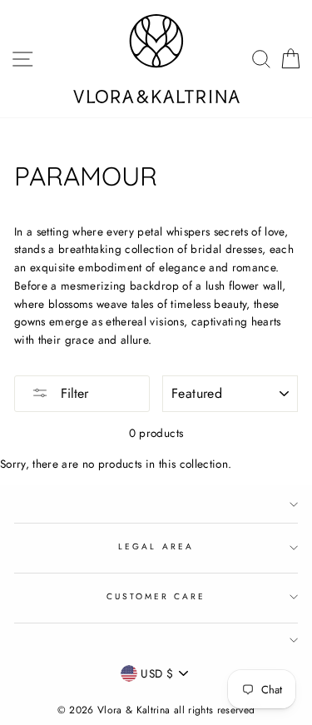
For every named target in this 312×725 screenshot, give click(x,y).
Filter (72, 393)
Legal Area (156, 546)
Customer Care (156, 596)
